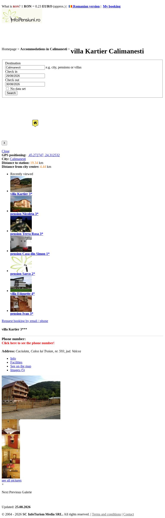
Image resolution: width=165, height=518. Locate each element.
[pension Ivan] (21, 310)
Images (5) (17, 370)
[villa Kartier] (21, 191)
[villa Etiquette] (21, 290)
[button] (32, 119)
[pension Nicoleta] (21, 211)
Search (11, 93)
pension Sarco (20, 274)
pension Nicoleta (22, 214)
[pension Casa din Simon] (21, 251)
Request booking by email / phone (25, 321)
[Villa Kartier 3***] (11, 433)
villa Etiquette (20, 293)
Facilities (16, 362)
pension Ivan (19, 313)
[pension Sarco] (21, 271)
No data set (17, 89)
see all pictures (11, 480)
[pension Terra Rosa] (21, 231)
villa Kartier (19, 194)
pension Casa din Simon (27, 254)
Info (13, 358)
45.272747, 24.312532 (44, 155)
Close (5, 151)
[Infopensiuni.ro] (22, 22)
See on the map (20, 366)
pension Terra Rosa (24, 234)
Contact (128, 514)
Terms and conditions (106, 514)
